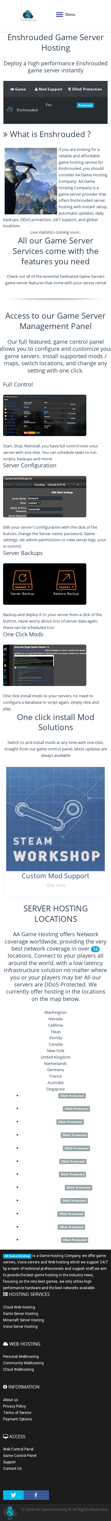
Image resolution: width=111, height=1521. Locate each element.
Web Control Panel (18, 1449)
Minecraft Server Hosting (23, 1320)
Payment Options (17, 1419)
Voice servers (28, 1262)
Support (9, 1462)
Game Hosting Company (59, 1256)
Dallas (50, 1213)
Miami (50, 1226)
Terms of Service (17, 1413)
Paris (50, 1121)
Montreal (50, 1200)
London (50, 1161)
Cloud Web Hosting (19, 1307)
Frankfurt (50, 1134)
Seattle (50, 1095)
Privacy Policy (14, 1406)
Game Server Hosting (20, 1314)
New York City (50, 1187)
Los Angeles (50, 1108)
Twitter (13, 1495)
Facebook (36, 1495)
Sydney (50, 1174)
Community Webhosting (23, 1363)
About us (10, 1400)
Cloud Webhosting (18, 1369)
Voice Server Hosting (20, 1326)
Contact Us (12, 1468)
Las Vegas (50, 1239)
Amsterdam (50, 1148)
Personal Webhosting (21, 1356)
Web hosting (58, 1262)
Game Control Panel (19, 1456)
